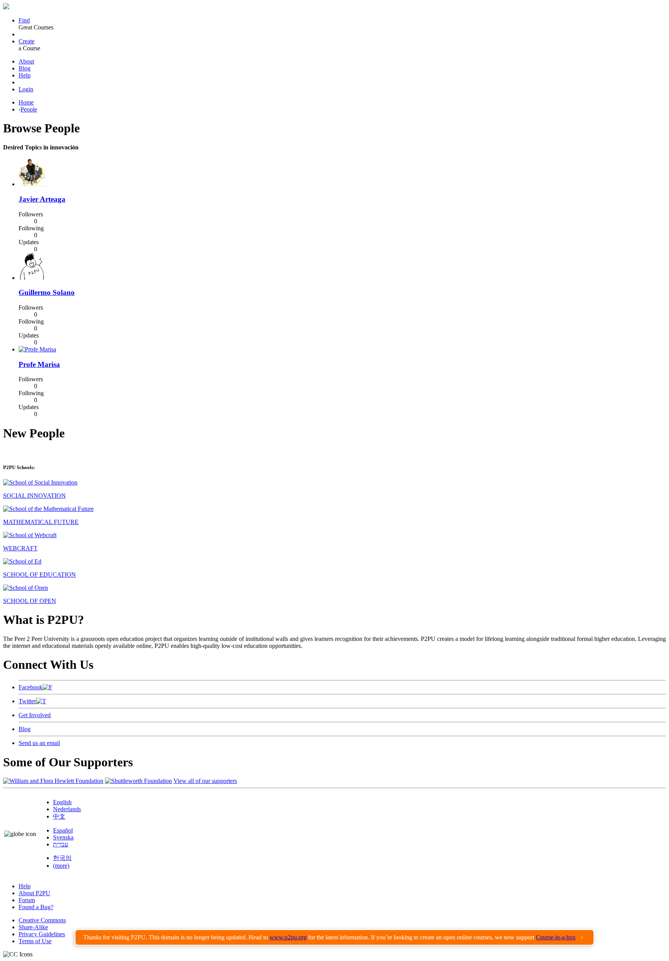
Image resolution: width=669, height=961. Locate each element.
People (29, 109)
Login (26, 89)
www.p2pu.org (288, 937)
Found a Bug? (36, 907)
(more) (61, 865)
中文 (59, 816)
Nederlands (67, 809)
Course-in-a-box (556, 937)
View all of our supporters (205, 781)
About (26, 61)
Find (24, 20)
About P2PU (34, 893)
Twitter (27, 701)
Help (25, 75)
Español (63, 830)
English (62, 802)
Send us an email (39, 743)
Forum (27, 900)
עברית (60, 844)
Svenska (63, 837)
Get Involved (35, 715)
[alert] (334, 937)
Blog (25, 68)
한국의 (62, 858)
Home (26, 102)
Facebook (31, 687)
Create (26, 41)
